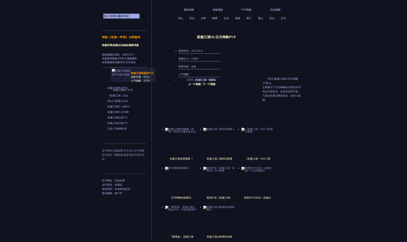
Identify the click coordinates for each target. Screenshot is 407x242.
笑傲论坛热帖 (120, 45)
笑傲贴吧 (118, 150)
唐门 (249, 18)
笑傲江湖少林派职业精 (219, 236)
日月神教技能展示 (181, 197)
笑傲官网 (107, 45)
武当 (191, 18)
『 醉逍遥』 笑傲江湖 (181, 236)
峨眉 (214, 18)
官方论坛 (129, 150)
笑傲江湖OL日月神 (118, 112)
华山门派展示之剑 (117, 101)
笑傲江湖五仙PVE (117, 123)
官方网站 (107, 150)
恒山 (272, 18)
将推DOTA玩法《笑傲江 (257, 197)
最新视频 (189, 9)
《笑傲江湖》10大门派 (257, 158)
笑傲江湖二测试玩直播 (219, 158)
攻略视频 (218, 9)
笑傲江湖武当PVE (117, 117)
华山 (180, 18)
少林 (203, 18)
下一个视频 (209, 84)
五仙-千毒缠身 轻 (117, 128)
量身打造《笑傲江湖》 (219, 197)
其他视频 (275, 9)
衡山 (260, 18)
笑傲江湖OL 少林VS (118, 106)
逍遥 (237, 18)
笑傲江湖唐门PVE (123, 90)
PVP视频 (246, 9)
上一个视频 (194, 84)
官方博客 (139, 150)
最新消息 (134, 45)
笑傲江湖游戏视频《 (181, 158)
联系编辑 (130, 62)
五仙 (226, 18)
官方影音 (107, 154)
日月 (283, 18)
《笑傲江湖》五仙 (117, 95)
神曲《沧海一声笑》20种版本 (121, 37)
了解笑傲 (118, 154)
